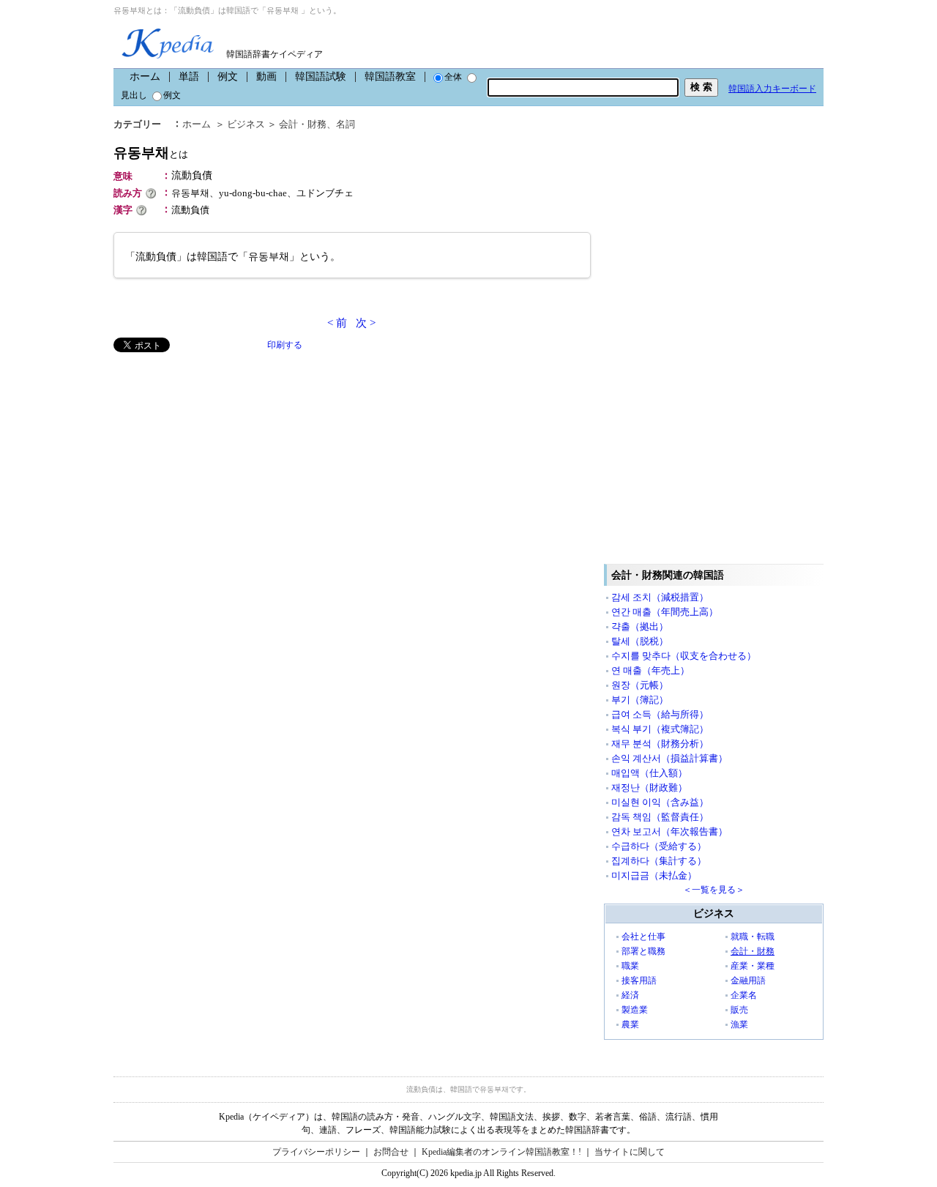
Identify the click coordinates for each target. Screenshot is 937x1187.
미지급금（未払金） (654, 875)
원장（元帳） (639, 685)
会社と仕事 (643, 936)
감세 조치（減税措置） (660, 597)
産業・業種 (752, 966)
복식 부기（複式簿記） (660, 728)
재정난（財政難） (649, 787)
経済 (630, 995)
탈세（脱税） (639, 641)
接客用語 (639, 980)
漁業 (739, 1024)
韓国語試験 (320, 76)
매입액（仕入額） (649, 772)
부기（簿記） (639, 699)
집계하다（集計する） (658, 860)
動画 (266, 76)
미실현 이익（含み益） (660, 802)
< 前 (337, 323)
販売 (739, 1010)
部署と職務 (643, 951)
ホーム (145, 76)
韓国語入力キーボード (772, 88)
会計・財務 (302, 124)
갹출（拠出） (639, 626)
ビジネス (246, 124)
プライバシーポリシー (316, 1152)
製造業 (634, 1010)
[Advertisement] (223, 454)
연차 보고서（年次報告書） (669, 831)
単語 (189, 76)
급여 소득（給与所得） (660, 714)
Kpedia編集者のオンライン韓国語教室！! (501, 1152)
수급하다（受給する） (658, 846)
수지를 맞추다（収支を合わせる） (683, 655)
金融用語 (748, 980)
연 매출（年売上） (650, 670)
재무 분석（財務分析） (660, 743)
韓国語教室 (390, 76)
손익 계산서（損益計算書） (669, 758)
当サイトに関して (629, 1152)
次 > (366, 323)
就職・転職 (752, 936)
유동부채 (150, 152)
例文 (227, 76)
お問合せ (390, 1152)
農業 (630, 1024)
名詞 (345, 124)
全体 (453, 77)
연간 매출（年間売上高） (664, 611)
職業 (630, 966)
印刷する (284, 345)
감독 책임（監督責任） (660, 816)
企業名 (744, 995)
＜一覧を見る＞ (713, 890)
